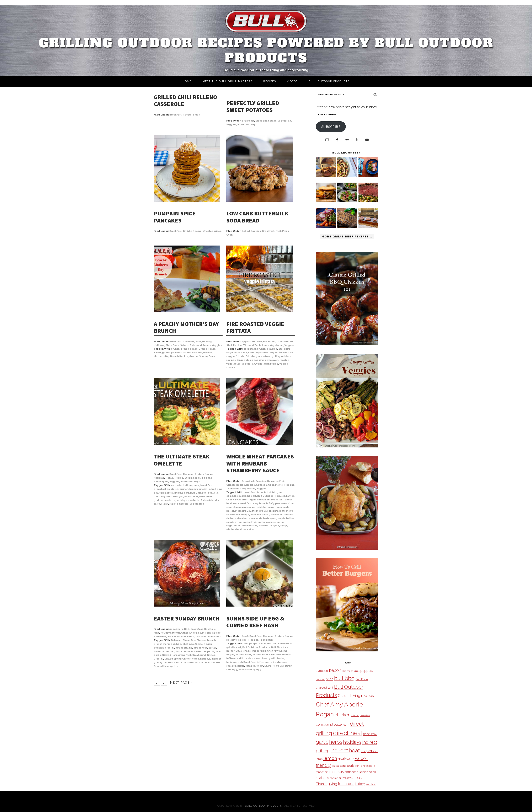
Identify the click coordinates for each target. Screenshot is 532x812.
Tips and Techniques (256, 345)
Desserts (272, 481)
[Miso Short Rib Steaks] (368, 176)
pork (350, 766)
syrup (283, 525)
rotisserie (201, 662)
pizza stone (339, 765)
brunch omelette (199, 489)
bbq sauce (347, 671)
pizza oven (271, 360)
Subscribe (331, 126)
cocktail (159, 647)
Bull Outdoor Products (204, 492)
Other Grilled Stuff (192, 632)
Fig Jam (216, 651)
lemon (330, 758)
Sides (196, 114)
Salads (184, 345)
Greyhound (199, 655)
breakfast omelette (166, 489)
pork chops (361, 765)
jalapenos (369, 751)
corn (346, 724)
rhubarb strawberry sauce (242, 518)
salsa (157, 503)
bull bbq (272, 349)
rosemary (336, 772)
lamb (319, 758)
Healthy (206, 341)
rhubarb (288, 514)
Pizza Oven (172, 345)
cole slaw (365, 715)
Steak (188, 478)
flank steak (206, 496)
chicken (342, 714)
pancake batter (259, 514)
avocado (176, 485)
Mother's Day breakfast (266, 511)
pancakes (276, 514)
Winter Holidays (247, 124)
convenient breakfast (270, 499)
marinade (346, 758)
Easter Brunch (184, 651)
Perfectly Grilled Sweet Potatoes (252, 106)
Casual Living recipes (356, 695)
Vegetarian (284, 120)
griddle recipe (266, 507)
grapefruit (184, 655)
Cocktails (188, 341)
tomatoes (346, 783)
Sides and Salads (265, 120)
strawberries (249, 525)
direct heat (191, 496)
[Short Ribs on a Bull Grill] (326, 227)
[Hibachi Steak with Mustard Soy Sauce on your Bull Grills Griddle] (347, 176)
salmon (363, 772)
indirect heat (172, 662)
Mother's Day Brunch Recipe (171, 356)
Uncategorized (212, 231)
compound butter (329, 724)
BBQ (259, 341)
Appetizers (248, 341)
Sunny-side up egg (249, 669)
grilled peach (189, 349)
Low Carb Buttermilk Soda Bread (257, 217)
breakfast (250, 349)
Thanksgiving (326, 784)
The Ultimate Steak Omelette (181, 460)
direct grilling (183, 647)
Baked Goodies (251, 231)
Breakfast (175, 114)
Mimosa (207, 352)
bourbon (320, 679)
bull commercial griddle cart (171, 492)
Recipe (187, 114)
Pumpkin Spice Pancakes (175, 217)
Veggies (231, 124)
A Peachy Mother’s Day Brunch (186, 327)
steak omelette (178, 503)
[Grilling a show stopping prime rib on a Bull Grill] (368, 201)
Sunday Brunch (208, 356)
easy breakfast (242, 503)
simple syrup (234, 522)
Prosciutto (187, 662)
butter (290, 496)
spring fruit (250, 522)
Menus (169, 478)
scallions (322, 778)
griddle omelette (164, 500)
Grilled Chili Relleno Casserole (185, 100)
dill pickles (246, 658)
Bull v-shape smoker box (251, 651)
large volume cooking (250, 360)
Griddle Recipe (192, 231)
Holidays (159, 345)
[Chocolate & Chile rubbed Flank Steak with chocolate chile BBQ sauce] (347, 227)
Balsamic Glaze (180, 640)
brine (329, 679)
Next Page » (181, 682)
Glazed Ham (169, 655)
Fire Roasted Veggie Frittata (255, 327)
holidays (181, 500)
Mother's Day (243, 511)
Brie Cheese (198, 640)
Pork (208, 632)
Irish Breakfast (247, 662)
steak (164, 503)
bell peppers (191, 485)
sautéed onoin (254, 666)
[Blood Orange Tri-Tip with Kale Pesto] (347, 201)
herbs (195, 658)
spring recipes (267, 522)
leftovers (262, 662)
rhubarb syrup (267, 518)
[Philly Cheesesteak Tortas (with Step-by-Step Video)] (326, 201)
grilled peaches (172, 352)
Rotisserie (160, 636)
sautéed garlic (235, 666)
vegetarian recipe (267, 363)
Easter (212, 647)
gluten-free (263, 356)
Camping (188, 474)
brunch (175, 349)
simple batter (285, 518)
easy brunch (260, 503)
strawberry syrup (269, 525)
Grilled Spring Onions (177, 658)
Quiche (193, 356)
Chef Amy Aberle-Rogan (262, 352)
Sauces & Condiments (269, 485)
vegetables (197, 503)
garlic (157, 655)
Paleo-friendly (210, 500)
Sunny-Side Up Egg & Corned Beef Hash (255, 622)
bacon (335, 670)
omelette (194, 500)
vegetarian (248, 363)
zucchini (371, 784)
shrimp (334, 778)
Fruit (278, 231)
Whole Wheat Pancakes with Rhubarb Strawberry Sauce (260, 463)
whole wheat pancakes (240, 529)
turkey (360, 784)
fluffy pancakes (278, 503)
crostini (169, 647)
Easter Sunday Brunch (187, 618)
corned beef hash (263, 654)
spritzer (175, 666)
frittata (250, 356)
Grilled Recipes (192, 352)
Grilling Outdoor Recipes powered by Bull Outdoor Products (266, 50)
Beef (245, 636)
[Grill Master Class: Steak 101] (368, 227)
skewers (345, 778)
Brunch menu (162, 644)
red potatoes (278, 662)
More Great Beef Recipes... (347, 236)
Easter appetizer (164, 651)
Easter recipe (202, 651)
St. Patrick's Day (274, 666)
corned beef (243, 654)
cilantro (355, 715)
